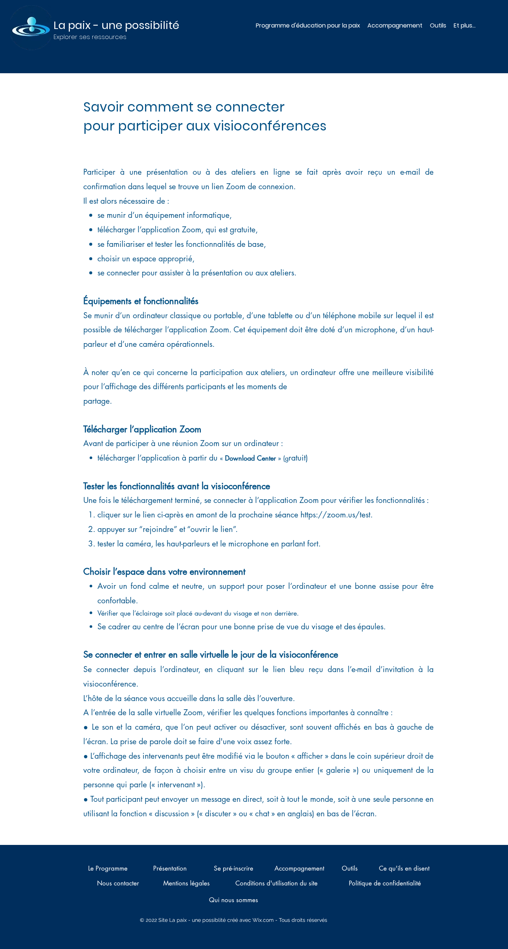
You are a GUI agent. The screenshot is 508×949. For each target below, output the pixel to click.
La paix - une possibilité (116, 25)
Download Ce (245, 457)
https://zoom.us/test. (336, 515)
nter (270, 457)
